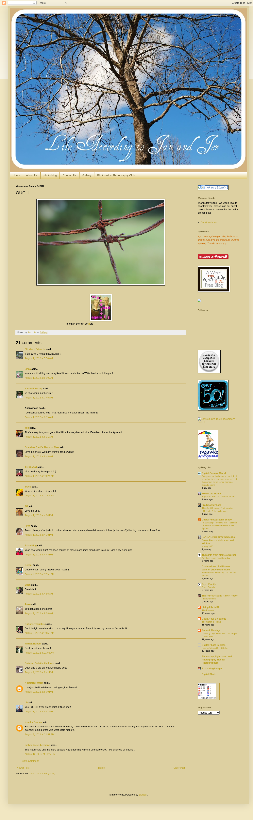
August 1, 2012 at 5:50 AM (39, 358)
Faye (27, 526)
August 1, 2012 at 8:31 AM (39, 436)
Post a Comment (30, 761)
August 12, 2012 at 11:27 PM (40, 754)
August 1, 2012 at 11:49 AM (39, 495)
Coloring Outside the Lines (39, 663)
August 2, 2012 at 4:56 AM (39, 593)
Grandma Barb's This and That (42, 447)
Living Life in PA (211, 607)
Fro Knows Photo (211, 505)
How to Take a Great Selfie (215, 648)
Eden (27, 584)
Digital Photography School (217, 519)
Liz (26, 702)
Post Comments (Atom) (42, 773)
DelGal (28, 565)
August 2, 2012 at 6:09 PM (39, 691)
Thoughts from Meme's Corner (219, 555)
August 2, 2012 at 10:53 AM (39, 633)
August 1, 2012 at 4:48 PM (39, 554)
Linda (28, 369)
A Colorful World (34, 683)
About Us (32, 175)
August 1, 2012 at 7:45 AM (39, 397)
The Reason (208, 610)
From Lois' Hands (212, 493)
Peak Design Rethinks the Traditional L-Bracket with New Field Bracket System (219, 525)
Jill (26, 506)
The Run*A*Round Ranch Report (220, 595)
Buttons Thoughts (35, 624)
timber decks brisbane (37, 745)
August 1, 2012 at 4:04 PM (39, 515)
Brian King (31, 545)
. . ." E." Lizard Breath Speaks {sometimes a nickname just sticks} (218, 540)
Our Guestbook (209, 222)
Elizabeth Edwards (35, 349)
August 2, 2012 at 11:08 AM (39, 652)
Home (16, 175)
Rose (28, 604)
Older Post (179, 767)
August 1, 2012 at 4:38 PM (39, 535)
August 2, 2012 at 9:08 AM (39, 613)
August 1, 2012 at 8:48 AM (39, 456)
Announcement (209, 598)
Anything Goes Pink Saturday (216, 558)
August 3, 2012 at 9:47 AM (39, 711)
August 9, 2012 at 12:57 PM (39, 734)
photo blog (50, 175)
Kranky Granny (33, 722)
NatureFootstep (33, 388)
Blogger (143, 794)
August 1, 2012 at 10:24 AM (39, 476)
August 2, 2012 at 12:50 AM (39, 574)
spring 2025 (207, 546)
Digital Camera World (214, 473)
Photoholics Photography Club (116, 175)
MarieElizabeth (33, 643)
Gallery (86, 175)
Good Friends (208, 587)
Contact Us (69, 175)
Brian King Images (212, 668)
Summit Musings (211, 630)
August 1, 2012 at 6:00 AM (39, 378)
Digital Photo (209, 674)
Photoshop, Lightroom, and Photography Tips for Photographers (217, 659)
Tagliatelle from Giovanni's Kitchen (218, 496)
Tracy (28, 486)
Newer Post (23, 767)
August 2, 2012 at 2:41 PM (39, 672)
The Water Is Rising (211, 622)
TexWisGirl (31, 467)
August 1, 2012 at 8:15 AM (39, 417)
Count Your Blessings (214, 618)
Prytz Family (209, 584)
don (27, 427)
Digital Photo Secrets (214, 645)
